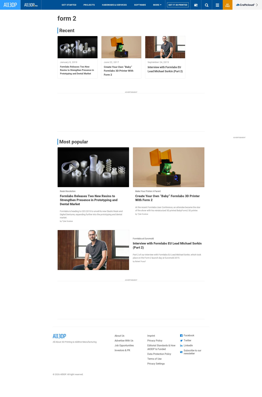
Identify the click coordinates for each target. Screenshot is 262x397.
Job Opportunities (124, 345)
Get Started (69, 5)
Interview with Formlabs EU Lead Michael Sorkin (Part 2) (167, 245)
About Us (119, 335)
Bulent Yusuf (140, 261)
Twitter (187, 340)
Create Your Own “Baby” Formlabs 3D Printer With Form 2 (167, 198)
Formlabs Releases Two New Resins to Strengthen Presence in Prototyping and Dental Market (89, 200)
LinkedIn (188, 345)
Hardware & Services (114, 5)
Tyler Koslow (67, 221)
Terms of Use (154, 358)
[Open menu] (217, 5)
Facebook (189, 335)
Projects (89, 5)
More (156, 5)
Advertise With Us (124, 340)
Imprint (151, 335)
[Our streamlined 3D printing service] (247, 5)
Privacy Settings (156, 363)
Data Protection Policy (159, 354)
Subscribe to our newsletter (192, 352)
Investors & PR (122, 350)
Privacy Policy (154, 340)
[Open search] (206, 5)
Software (140, 5)
